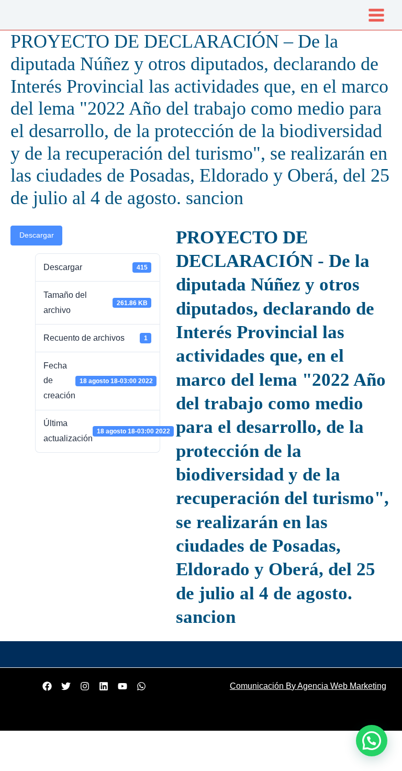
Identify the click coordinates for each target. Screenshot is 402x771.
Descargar (36, 235)
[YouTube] (122, 686)
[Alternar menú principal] (377, 15)
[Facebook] (47, 686)
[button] (371, 740)
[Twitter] (66, 686)
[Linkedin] (103, 686)
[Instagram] (85, 686)
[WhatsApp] (141, 686)
